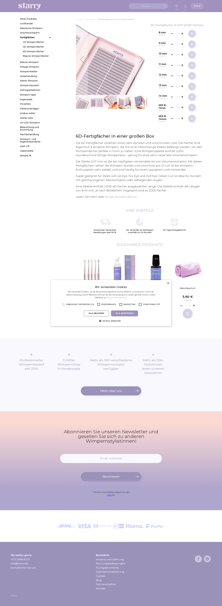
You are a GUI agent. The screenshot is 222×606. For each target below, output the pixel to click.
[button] (82, 59)
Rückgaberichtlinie (107, 567)
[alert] (111, 303)
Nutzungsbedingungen (110, 563)
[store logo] (29, 6)
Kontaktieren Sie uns (23, 567)
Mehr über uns (111, 391)
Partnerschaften (106, 584)
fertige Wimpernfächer (121, 197)
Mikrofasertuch (188, 288)
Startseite (80, 19)
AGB (109, 495)
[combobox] (148, 6)
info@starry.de (19, 563)
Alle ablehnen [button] (96, 313)
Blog (99, 580)
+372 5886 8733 (20, 559)
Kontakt (101, 588)
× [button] (168, 283)
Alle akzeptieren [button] (125, 313)
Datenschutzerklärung (110, 571)
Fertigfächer (91, 19)
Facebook (198, 559)
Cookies (100, 576)
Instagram (207, 559)
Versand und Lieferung (110, 559)
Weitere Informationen (117, 297)
